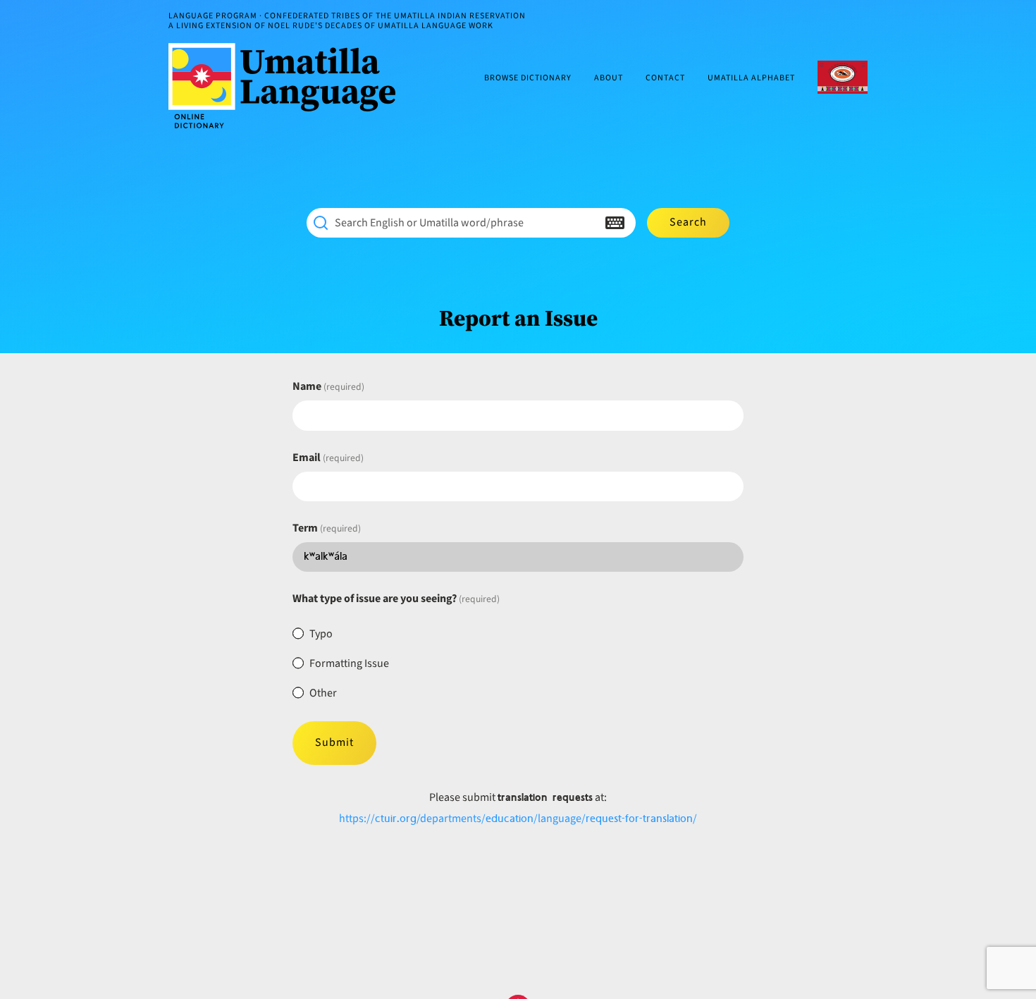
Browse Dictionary (528, 78)
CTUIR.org (843, 77)
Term (326, 528)
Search (688, 222)
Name (328, 386)
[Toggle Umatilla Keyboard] (614, 222)
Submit (334, 742)
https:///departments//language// (518, 818)
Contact (665, 78)
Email (328, 457)
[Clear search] (587, 223)
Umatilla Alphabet (751, 78)
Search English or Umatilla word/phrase (429, 222)
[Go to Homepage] (287, 85)
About (608, 78)
